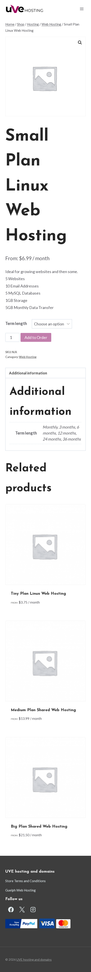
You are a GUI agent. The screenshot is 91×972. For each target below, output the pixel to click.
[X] (21, 909)
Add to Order (36, 337)
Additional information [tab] (28, 373)
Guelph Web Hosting (20, 890)
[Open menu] (82, 8)
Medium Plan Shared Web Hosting (43, 710)
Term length (16, 323)
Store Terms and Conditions (25, 881)
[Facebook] (10, 909)
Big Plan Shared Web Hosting (39, 827)
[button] (80, 43)
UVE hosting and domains (34, 959)
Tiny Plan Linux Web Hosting (38, 594)
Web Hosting (27, 357)
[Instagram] (32, 909)
